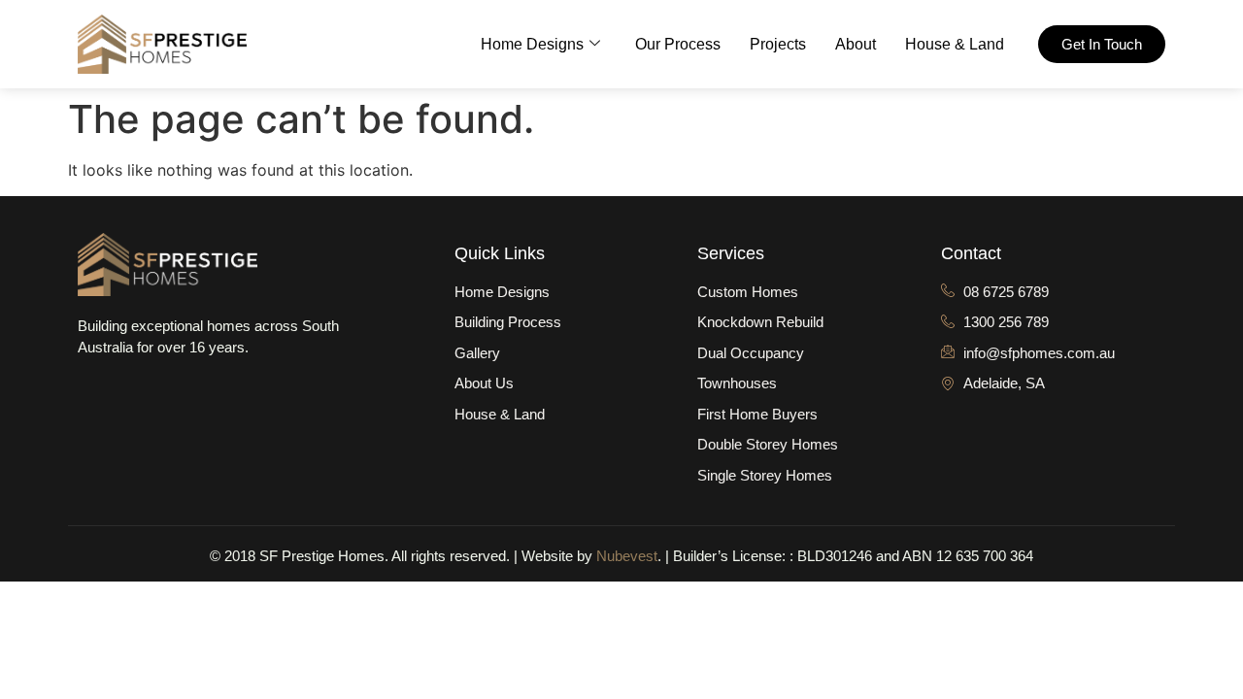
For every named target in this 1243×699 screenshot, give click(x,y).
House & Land (954, 44)
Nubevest (626, 556)
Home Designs (532, 44)
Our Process (678, 44)
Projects (778, 44)
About (855, 44)
